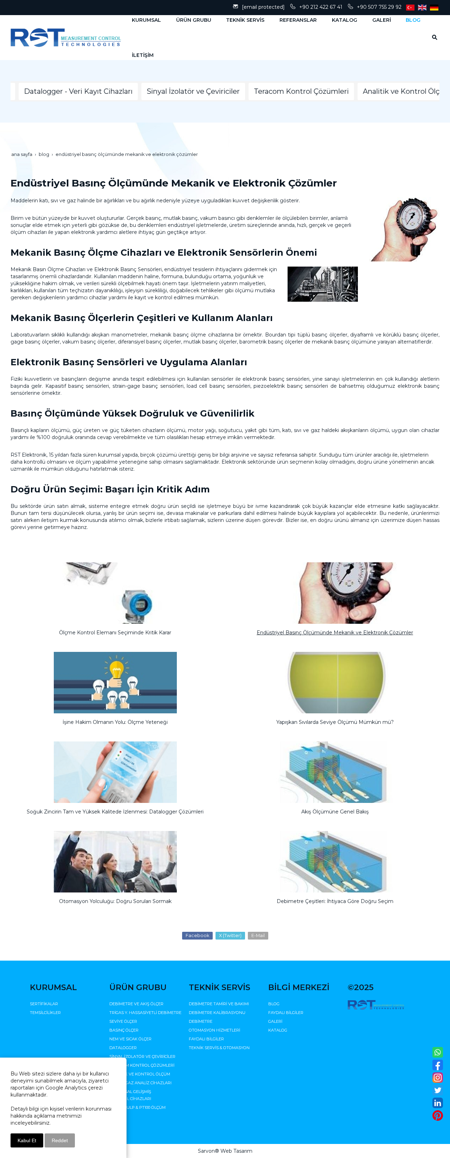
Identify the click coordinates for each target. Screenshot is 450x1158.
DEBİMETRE (200, 1021)
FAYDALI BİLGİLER (206, 1038)
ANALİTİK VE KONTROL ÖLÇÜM (139, 1074)
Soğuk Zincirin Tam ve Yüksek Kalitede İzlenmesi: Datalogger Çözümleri (115, 812)
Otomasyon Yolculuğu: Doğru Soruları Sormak (115, 901)
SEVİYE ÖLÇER (123, 1021)
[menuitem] (143, 20)
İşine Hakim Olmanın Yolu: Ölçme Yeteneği (115, 722)
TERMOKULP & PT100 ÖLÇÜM (137, 1107)
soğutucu (230, 430)
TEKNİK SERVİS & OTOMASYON (219, 1047)
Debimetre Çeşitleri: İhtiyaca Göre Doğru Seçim (335, 901)
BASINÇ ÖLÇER (124, 1030)
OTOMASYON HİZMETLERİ (214, 1030)
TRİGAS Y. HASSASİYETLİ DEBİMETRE (145, 1012)
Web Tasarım (236, 1151)
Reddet (60, 1140)
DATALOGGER (123, 1047)
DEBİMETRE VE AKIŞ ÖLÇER (136, 1003)
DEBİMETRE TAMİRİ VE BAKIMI (219, 1003)
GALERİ (275, 1021)
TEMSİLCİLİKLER (45, 1012)
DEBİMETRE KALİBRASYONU (217, 1012)
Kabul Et (27, 1140)
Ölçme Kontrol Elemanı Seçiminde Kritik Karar (115, 632)
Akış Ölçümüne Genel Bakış (335, 812)
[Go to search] (432, 37)
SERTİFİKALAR (44, 1003)
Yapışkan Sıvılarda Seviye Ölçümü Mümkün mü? (335, 722)
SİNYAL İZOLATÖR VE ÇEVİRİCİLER (142, 1056)
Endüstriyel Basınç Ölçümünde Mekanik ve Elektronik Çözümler (335, 632)
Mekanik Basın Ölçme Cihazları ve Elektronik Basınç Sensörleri (86, 269)
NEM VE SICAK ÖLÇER (130, 1038)
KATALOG (277, 1030)
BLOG (273, 1003)
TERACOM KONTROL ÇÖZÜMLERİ (141, 1065)
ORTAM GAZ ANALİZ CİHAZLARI (140, 1082)
